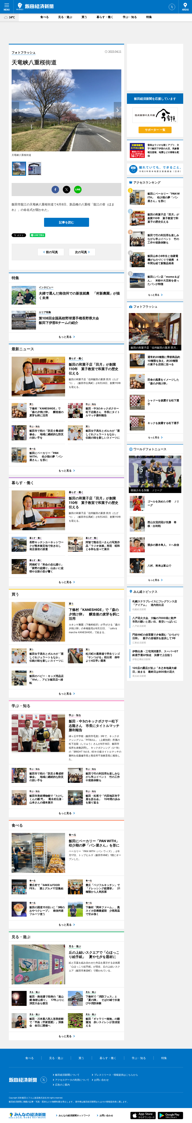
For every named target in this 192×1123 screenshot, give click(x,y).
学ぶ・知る (130, 17)
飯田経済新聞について (67, 1074)
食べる (44, 17)
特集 (149, 17)
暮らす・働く (105, 17)
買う (84, 17)
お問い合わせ (101, 1079)
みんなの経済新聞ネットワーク (27, 1115)
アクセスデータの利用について (72, 1079)
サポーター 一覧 (155, 129)
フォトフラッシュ (24, 52)
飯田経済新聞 (34, 6)
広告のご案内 (62, 1084)
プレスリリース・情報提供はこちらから (116, 1074)
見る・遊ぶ (65, 17)
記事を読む (66, 222)
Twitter (172, 7)
